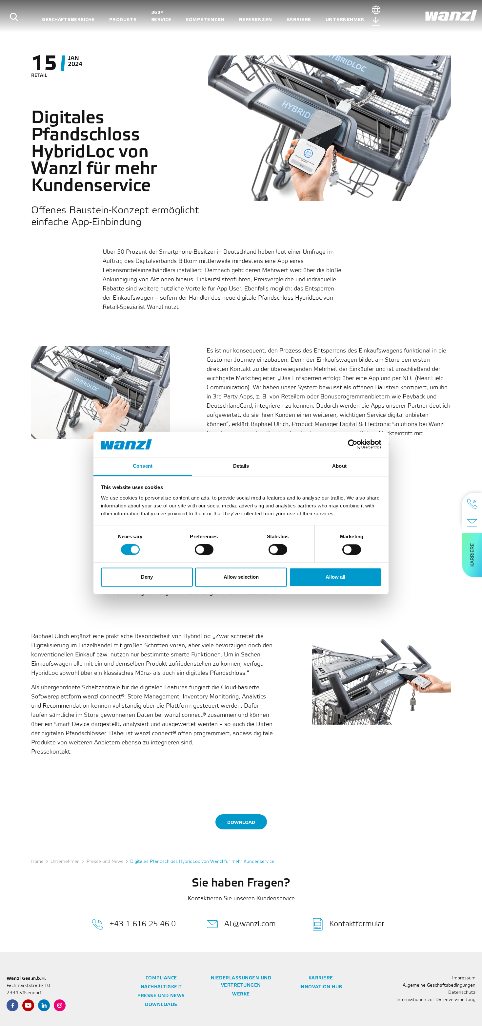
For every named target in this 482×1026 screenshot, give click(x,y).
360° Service (161, 16)
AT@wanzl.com (250, 924)
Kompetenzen (205, 19)
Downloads (161, 1005)
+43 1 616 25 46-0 (143, 924)
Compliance (161, 978)
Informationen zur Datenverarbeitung (435, 1000)
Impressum (463, 978)
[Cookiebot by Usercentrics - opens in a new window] (352, 444)
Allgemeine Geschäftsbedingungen (439, 985)
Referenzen (255, 19)
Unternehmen (345, 19)
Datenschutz (461, 993)
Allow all (335, 577)
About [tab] (339, 466)
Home (37, 862)
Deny (147, 577)
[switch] (204, 550)
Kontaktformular (356, 924)
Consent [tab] (142, 466)
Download (241, 822)
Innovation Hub (320, 987)
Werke (241, 994)
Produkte (123, 19)
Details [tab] (241, 466)
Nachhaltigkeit (161, 987)
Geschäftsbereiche (68, 19)
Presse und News (105, 862)
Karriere (299, 19)
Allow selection (241, 577)
